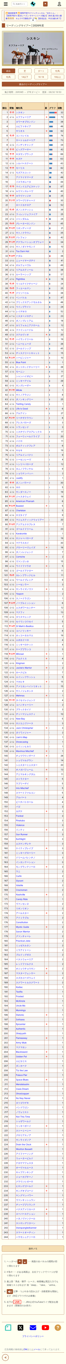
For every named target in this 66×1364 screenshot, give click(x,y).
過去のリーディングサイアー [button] (33, 84)
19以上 (57, 77)
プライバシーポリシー (33, 1336)
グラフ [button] (52, 108)
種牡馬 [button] (19, 108)
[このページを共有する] (5, 1357)
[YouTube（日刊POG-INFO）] (45, 1327)
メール (37, 1349)
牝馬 (8, 77)
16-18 (41, 77)
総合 (8, 71)
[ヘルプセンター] (58, 1327)
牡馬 (57, 71)
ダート (41, 71)
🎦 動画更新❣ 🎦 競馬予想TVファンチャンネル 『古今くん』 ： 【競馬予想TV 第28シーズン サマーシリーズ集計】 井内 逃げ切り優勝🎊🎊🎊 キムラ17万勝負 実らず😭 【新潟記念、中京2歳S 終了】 (34, 16)
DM (25, 1349)
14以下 (24, 77)
